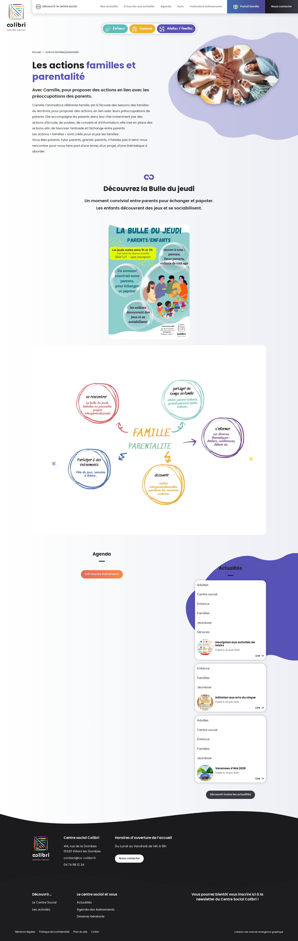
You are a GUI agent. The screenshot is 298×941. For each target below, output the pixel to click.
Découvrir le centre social (59, 6)
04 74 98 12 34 (74, 864)
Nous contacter (281, 6)
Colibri (95, 932)
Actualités (84, 902)
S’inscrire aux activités (139, 6)
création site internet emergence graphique (258, 932)
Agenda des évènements (96, 909)
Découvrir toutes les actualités (230, 794)
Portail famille (249, 6)
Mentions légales (25, 932)
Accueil (36, 52)
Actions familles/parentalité (61, 52)
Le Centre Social (44, 902)
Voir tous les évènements (102, 574)
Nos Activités (109, 6)
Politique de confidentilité (54, 932)
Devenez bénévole (90, 916)
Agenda (166, 6)
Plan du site (80, 932)
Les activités (41, 909)
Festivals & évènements (206, 6)
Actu (180, 6)
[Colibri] (16, 17)
